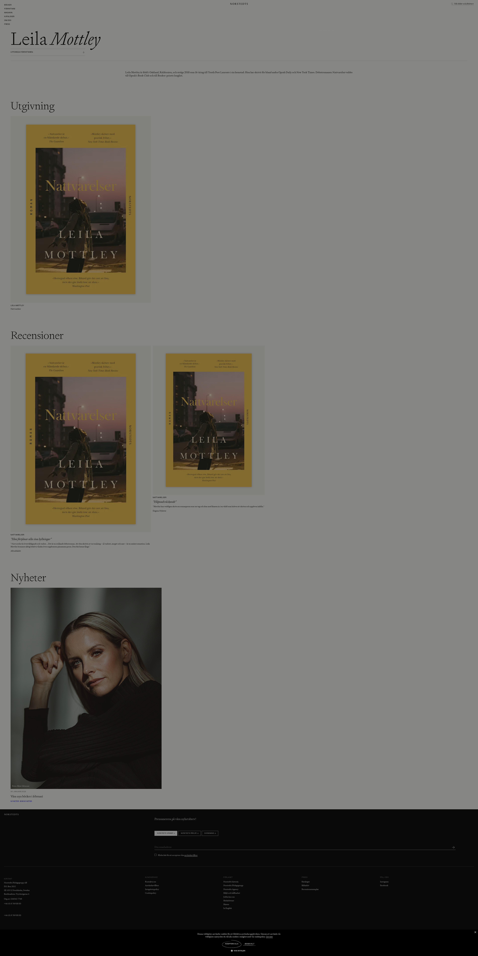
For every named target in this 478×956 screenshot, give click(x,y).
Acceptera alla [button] (231, 944)
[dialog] (239, 478)
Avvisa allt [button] (249, 944)
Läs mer (269, 936)
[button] (239, 950)
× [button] (475, 932)
